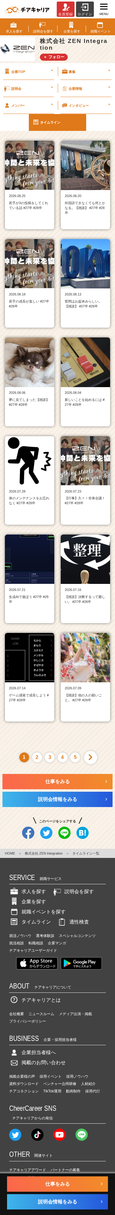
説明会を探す (79, 891)
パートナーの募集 (65, 1170)
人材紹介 (88, 1084)
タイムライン (50, 122)
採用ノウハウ (77, 1076)
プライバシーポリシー (27, 1021)
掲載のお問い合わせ (43, 1062)
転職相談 (36, 943)
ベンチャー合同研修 (59, 1084)
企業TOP (32, 70)
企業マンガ (57, 943)
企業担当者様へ (38, 1052)
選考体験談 (45, 936)
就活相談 (16, 943)
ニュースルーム (41, 1014)
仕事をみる (57, 781)
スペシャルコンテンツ (77, 936)
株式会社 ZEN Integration (44, 853)
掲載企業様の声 (22, 1076)
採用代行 (92, 1091)
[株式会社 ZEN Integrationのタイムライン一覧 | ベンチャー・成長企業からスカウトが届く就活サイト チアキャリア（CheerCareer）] (27, 9)
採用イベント (51, 1076)
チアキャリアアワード (27, 1170)
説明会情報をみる (57, 799)
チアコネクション (24, 1091)
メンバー (32, 104)
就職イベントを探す (43, 911)
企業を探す (33, 901)
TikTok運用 (52, 1091)
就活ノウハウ (20, 936)
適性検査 (79, 921)
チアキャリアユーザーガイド (33, 950)
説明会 (32, 87)
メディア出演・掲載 (75, 1014)
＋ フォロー (53, 57)
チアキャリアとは (41, 1000)
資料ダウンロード (24, 1084)
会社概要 (16, 1014)
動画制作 (73, 1091)
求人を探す (33, 891)
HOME (10, 853)
